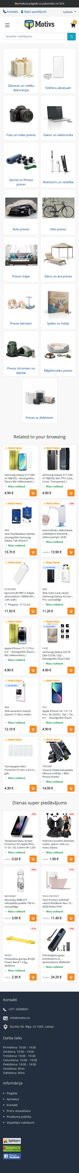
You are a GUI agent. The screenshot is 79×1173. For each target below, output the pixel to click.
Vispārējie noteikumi (20, 1122)
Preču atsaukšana (19, 1111)
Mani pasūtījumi (35, 12)
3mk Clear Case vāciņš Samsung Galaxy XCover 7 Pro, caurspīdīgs (58, 596)
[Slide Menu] (7, 25)
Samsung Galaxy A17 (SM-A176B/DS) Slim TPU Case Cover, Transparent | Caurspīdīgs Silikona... (57, 478)
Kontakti (12, 12)
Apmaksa (13, 1099)
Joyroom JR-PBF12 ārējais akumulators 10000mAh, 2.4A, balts (19, 596)
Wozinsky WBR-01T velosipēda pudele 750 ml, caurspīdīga (19, 903)
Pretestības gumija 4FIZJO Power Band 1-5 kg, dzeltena (19, 962)
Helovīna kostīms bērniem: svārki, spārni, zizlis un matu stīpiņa (58, 844)
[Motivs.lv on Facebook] (12, 1157)
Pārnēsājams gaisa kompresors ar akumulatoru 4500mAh (56, 959)
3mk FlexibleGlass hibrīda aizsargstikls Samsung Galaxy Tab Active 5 (19, 537)
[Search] (71, 36)
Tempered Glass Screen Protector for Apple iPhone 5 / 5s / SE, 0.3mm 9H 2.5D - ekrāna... (20, 844)
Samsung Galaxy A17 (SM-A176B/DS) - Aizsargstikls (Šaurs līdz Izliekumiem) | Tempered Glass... (19, 478)
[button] (69, 12)
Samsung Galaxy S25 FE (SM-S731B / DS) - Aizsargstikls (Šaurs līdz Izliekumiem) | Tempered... (58, 655)
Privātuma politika (19, 1117)
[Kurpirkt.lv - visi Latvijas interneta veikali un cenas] (12, 1149)
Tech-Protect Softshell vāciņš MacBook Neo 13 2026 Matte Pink (56, 903)
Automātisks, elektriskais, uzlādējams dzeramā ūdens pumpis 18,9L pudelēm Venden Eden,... (57, 534)
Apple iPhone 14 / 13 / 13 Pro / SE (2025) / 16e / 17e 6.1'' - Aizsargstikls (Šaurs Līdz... (57, 714)
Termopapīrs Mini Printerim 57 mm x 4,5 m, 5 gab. (20, 770)
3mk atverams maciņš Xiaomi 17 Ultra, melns (17, 712)
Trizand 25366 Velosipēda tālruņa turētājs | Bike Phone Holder (57, 773)
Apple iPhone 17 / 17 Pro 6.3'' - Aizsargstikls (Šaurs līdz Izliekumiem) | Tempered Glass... (19, 652)
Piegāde (12, 1093)
